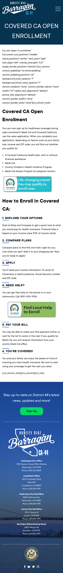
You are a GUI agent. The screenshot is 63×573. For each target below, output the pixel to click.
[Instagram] (38, 566)
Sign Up (31, 411)
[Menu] (58, 9)
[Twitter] (33, 566)
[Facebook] (25, 566)
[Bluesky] (29, 566)
